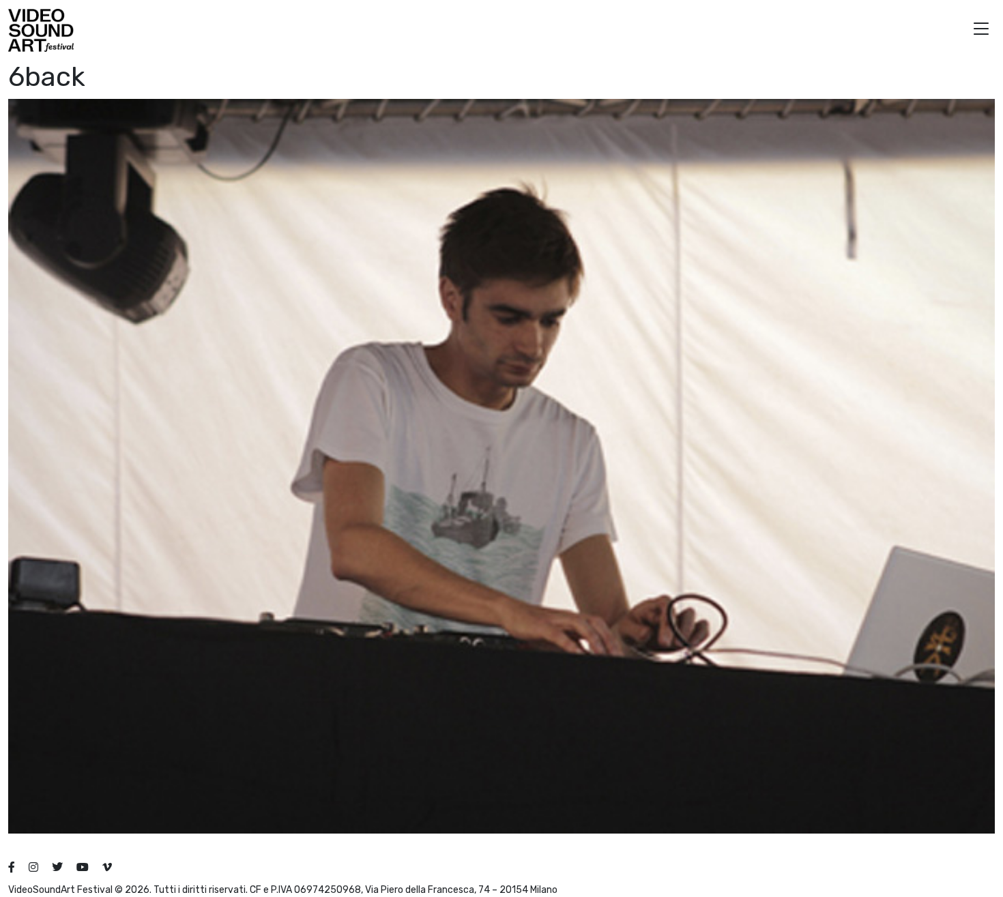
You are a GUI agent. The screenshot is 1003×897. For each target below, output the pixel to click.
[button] (981, 30)
